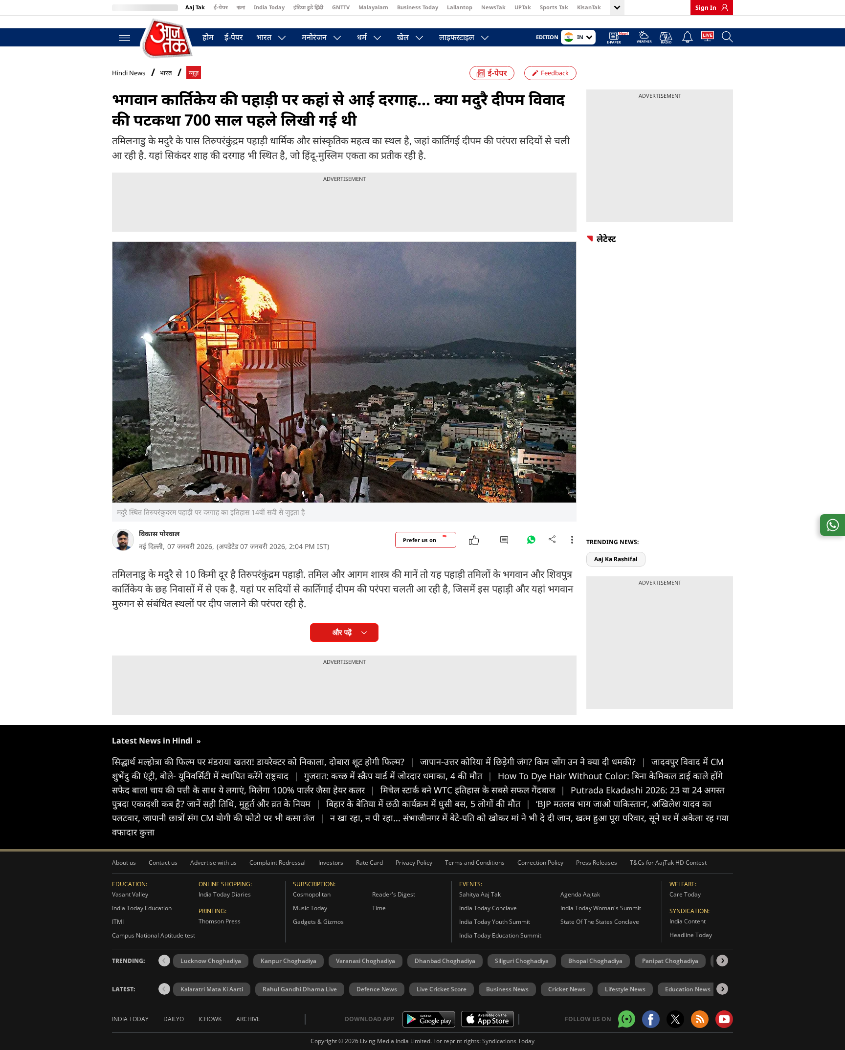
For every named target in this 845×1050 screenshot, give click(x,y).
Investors (330, 862)
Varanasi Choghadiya (365, 961)
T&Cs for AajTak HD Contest (668, 862)
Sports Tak (554, 7)
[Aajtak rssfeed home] (700, 1019)
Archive (248, 1019)
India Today (269, 7)
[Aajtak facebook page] (651, 1019)
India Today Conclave (488, 908)
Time (379, 908)
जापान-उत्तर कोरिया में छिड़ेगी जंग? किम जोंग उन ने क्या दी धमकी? (533, 761)
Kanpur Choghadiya (288, 961)
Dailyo (173, 1019)
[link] (722, 7)
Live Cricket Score (442, 989)
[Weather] (644, 38)
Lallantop (459, 7)
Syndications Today (508, 1041)
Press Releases (596, 862)
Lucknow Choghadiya (210, 961)
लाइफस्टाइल (456, 37)
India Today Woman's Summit (600, 908)
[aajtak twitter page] (675, 1019)
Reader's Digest (393, 894)
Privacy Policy (414, 862)
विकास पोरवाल (159, 533)
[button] (722, 960)
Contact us (163, 862)
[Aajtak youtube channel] (724, 1019)
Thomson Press (220, 921)
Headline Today (690, 935)
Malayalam (373, 7)
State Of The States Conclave (599, 922)
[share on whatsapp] (832, 525)
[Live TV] (707, 38)
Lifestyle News (625, 989)
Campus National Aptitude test (153, 935)
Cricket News (566, 989)
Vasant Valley (130, 894)
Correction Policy (540, 862)
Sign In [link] (705, 7)
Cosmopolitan (312, 894)
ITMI (118, 922)
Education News (688, 989)
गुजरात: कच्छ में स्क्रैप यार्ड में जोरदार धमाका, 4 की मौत (398, 776)
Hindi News (128, 72)
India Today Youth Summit (494, 922)
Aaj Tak (195, 7)
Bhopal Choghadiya (595, 961)
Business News (507, 989)
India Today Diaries (225, 894)
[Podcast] (667, 38)
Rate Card (369, 862)
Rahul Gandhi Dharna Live (300, 989)
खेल (403, 37)
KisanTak (589, 7)
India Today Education (142, 908)
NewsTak (493, 7)
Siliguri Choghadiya (522, 961)
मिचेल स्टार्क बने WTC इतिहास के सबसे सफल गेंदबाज (472, 790)
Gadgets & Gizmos (318, 922)
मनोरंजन (314, 37)
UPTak (522, 7)
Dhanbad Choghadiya (445, 961)
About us (124, 862)
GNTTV (341, 7)
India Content (687, 921)
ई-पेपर (221, 7)
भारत (263, 37)
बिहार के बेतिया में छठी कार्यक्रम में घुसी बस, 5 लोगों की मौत (428, 803)
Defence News (376, 989)
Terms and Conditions (475, 862)
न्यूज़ (194, 73)
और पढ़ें (342, 632)
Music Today (310, 908)
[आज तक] (168, 39)
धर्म (362, 37)
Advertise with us (213, 862)
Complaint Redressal (277, 862)
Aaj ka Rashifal (616, 559)
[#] (531, 542)
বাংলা (241, 7)
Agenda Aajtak (580, 894)
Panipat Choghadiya (670, 961)
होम (208, 37)
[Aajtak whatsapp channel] (626, 1019)
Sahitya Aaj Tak (480, 894)
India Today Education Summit (500, 935)
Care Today (685, 894)
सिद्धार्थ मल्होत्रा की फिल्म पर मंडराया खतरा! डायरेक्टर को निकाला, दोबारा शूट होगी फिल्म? (263, 761)
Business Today (417, 7)
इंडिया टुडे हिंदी (308, 7)
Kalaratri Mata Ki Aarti (211, 989)
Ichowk (210, 1019)
